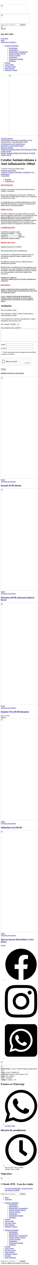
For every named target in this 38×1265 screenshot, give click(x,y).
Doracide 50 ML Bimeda (11, 485)
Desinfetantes (13, 48)
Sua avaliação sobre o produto (11, 328)
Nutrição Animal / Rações (17, 53)
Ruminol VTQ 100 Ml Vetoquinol (15, 712)
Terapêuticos (23, 140)
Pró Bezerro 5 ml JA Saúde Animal (12, 146)
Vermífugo (12, 61)
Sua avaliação (6, 324)
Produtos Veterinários (12, 140)
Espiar (3, 480)
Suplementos (13, 57)
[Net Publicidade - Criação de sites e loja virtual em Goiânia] (19, 1189)
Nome (3, 344)
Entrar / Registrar (10, 1257)
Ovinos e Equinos (14, 55)
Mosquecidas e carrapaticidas (18, 52)
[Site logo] (14, 13)
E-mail (3, 348)
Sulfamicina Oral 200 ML (11, 827)
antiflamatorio (5, 174)
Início (3, 140)
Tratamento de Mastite (16, 59)
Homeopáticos (13, 50)
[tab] (21, 179)
